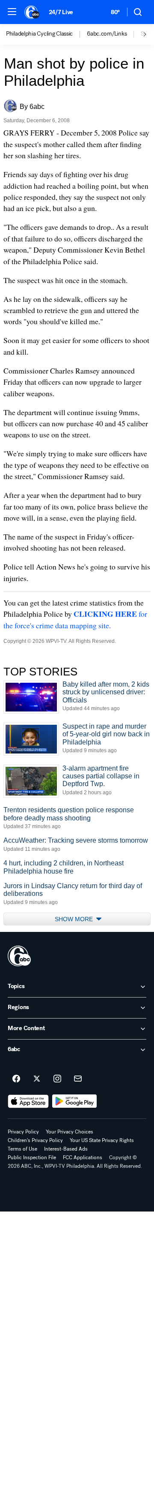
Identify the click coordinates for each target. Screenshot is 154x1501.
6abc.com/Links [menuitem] (107, 34)
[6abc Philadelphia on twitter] (36, 1079)
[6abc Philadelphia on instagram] (57, 1079)
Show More (75, 919)
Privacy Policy (23, 1131)
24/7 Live (61, 12)
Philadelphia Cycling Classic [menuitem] (39, 34)
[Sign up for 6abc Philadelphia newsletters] (77, 1079)
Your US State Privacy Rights (102, 1140)
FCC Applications (82, 1157)
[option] (46, 34)
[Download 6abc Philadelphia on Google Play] (74, 1101)
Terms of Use (22, 1148)
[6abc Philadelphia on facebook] (16, 1079)
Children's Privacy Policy (35, 1140)
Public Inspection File (32, 1157)
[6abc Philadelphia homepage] (32, 12)
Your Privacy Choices (69, 1131)
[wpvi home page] (19, 956)
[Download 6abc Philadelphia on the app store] (28, 1101)
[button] (12, 11)
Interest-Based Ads (66, 1148)
